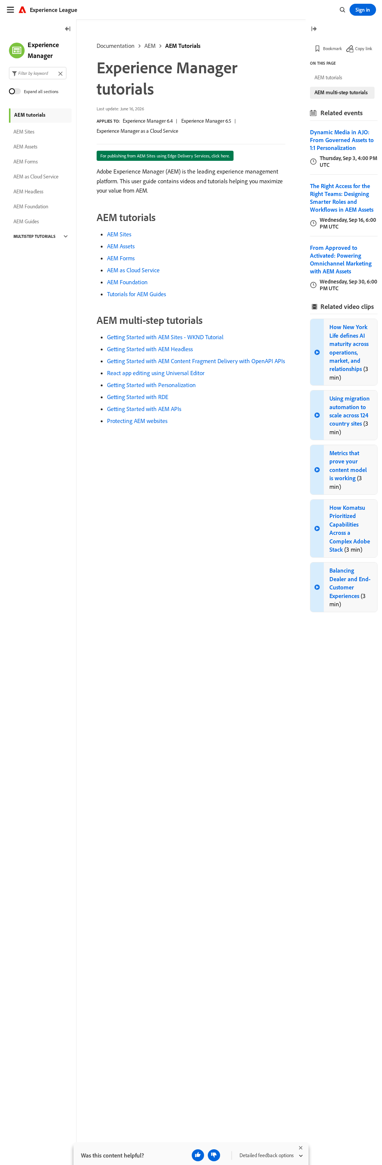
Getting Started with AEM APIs (144, 409)
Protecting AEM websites (137, 420)
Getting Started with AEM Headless (150, 349)
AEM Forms (121, 258)
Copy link (363, 48)
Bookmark (332, 48)
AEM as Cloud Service (133, 270)
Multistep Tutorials (34, 236)
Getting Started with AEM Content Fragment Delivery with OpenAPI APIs (196, 361)
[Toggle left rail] (68, 29)
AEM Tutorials (182, 45)
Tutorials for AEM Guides (136, 294)
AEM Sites (119, 234)
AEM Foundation (127, 282)
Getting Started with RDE (137, 397)
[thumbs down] (214, 1155)
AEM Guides (26, 221)
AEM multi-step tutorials (341, 92)
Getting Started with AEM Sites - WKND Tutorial (165, 337)
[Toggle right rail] (314, 29)
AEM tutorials (30, 114)
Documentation (116, 45)
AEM (150, 45)
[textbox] (37, 73)
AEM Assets (121, 246)
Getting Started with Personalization (151, 385)
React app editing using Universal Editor (155, 373)
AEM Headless (28, 191)
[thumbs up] (198, 1155)
